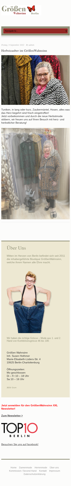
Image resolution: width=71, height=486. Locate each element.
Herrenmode (41, 467)
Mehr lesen (11, 387)
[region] (35, 173)
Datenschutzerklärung (35, 474)
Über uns (54, 467)
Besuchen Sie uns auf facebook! (19, 444)
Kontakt (43, 471)
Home (14, 467)
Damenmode (25, 467)
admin (31, 44)
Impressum (54, 471)
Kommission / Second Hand (23, 471)
